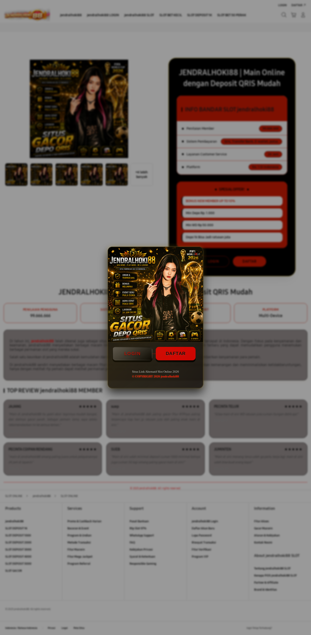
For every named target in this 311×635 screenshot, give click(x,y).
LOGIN (132, 353)
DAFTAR (176, 353)
